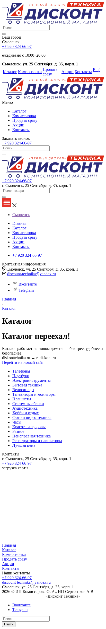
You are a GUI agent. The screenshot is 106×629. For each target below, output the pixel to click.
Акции (18, 125)
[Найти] (4, 34)
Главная (9, 545)
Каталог (19, 111)
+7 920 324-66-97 (17, 46)
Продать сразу (24, 120)
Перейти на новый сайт (23, 362)
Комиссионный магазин (23, 596)
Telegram (26, 290)
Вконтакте (28, 284)
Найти (8, 624)
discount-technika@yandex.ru (31, 274)
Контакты (21, 129)
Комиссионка (24, 116)
